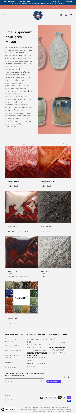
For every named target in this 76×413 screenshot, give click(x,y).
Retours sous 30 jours (13, 346)
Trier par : (23, 144)
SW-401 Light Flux (13, 226)
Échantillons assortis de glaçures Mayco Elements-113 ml (19, 317)
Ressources (9, 362)
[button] (4, 15)
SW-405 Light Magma (47, 272)
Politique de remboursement (28, 409)
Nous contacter (10, 367)
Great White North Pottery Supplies (38, 407)
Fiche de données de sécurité (12, 356)
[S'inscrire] (41, 380)
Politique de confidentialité (47, 409)
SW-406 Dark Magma (47, 226)
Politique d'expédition (13, 351)
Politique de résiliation (64, 411)
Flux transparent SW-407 (48, 181)
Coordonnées (51, 411)
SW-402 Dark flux (13, 272)
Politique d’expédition (39, 411)
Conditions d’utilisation (64, 409)
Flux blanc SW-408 (13, 181)
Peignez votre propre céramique (12, 340)
